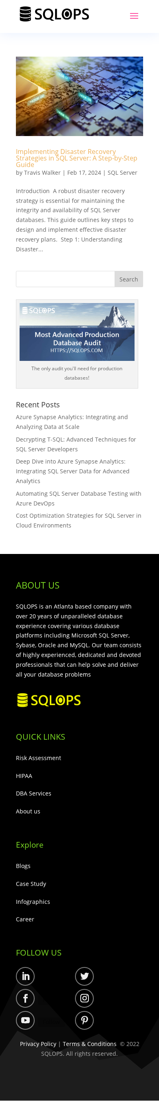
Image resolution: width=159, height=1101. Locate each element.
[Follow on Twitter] (84, 976)
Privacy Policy (38, 1044)
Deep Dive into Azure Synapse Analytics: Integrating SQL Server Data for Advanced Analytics (73, 471)
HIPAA (24, 776)
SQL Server (122, 172)
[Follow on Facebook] (25, 998)
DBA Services (33, 793)
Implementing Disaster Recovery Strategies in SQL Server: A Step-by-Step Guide (76, 158)
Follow (51, 978)
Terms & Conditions (90, 1044)
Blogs (23, 866)
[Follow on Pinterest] (84, 1020)
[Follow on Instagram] (84, 998)
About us (28, 811)
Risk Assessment (38, 758)
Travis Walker (42, 172)
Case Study (31, 884)
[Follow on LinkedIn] (25, 976)
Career (25, 919)
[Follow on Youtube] (25, 1020)
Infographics (33, 901)
